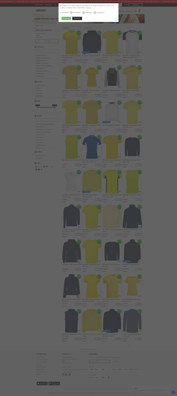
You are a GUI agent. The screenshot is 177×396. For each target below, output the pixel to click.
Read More (88, 7)
